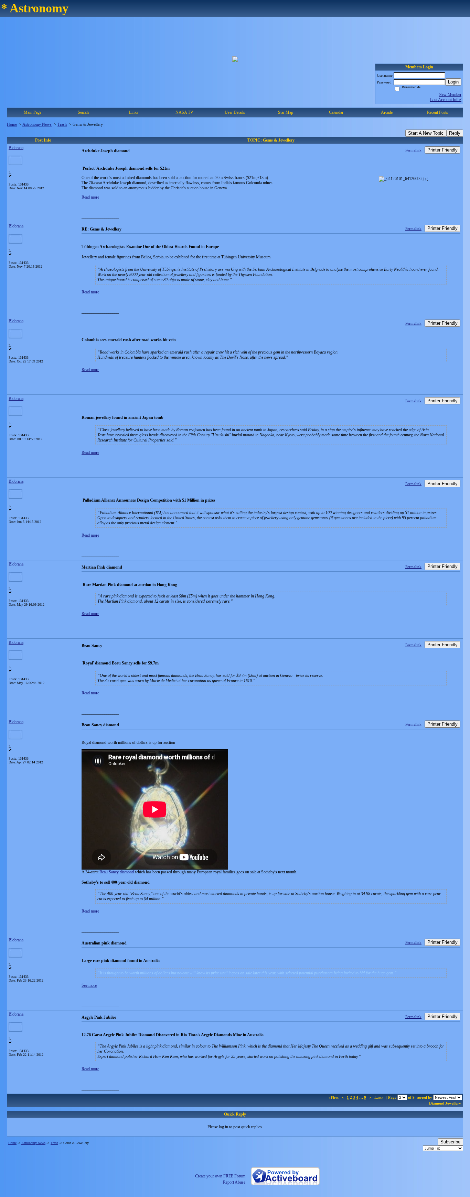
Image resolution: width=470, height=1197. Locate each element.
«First (334, 1097)
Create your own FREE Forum (220, 1176)
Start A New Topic (426, 133)
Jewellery (453, 1103)
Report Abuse (234, 1182)
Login (453, 82)
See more (89, 985)
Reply (454, 133)
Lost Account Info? (445, 99)
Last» (379, 1097)
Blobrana (16, 147)
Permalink (413, 150)
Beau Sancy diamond (116, 872)
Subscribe (450, 1141)
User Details (235, 112)
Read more (90, 197)
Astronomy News (37, 124)
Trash (62, 124)
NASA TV (184, 112)
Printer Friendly (442, 150)
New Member (450, 94)
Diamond (436, 1103)
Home (12, 124)
